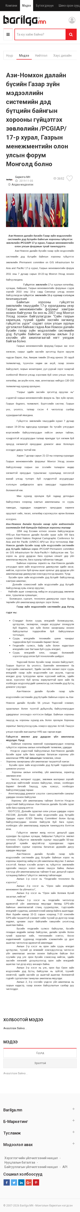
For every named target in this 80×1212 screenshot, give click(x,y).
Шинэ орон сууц (69, 5)
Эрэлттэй (40, 1063)
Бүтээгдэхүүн (45, 5)
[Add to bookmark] (70, 178)
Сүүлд (40, 1053)
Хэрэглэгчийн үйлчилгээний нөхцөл (31, 1158)
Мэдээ (26, 5)
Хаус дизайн (62, 55)
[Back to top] (68, 1186)
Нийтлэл (41, 55)
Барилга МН (22, 177)
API (64, 1167)
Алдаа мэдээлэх (22, 184)
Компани (11, 5)
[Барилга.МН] (24, 20)
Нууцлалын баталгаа (19, 1162)
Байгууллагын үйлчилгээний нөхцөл (31, 1167)
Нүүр (9, 55)
